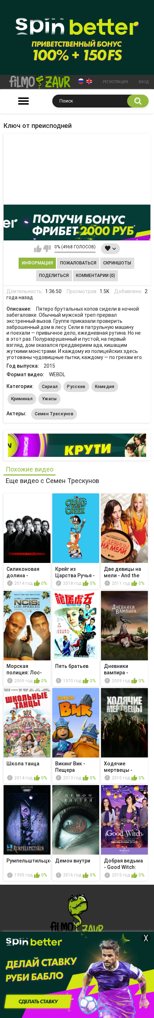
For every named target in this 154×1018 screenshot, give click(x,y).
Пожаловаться (78, 263)
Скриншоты (117, 263)
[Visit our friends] (77, 445)
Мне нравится (38, 248)
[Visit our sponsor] (77, 222)
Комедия (105, 386)
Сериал (50, 386)
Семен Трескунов (54, 413)
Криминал (22, 398)
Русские (76, 386)
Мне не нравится (47, 248)
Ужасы (49, 398)
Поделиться (54, 275)
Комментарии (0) (95, 275)
